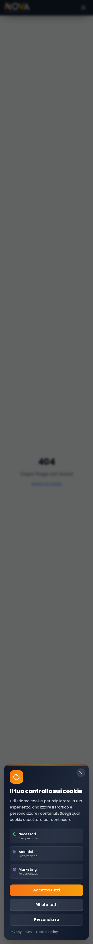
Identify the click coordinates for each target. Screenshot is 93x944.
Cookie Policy (47, 931)
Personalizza (46, 919)
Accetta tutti (46, 890)
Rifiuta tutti (46, 904)
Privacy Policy (21, 931)
